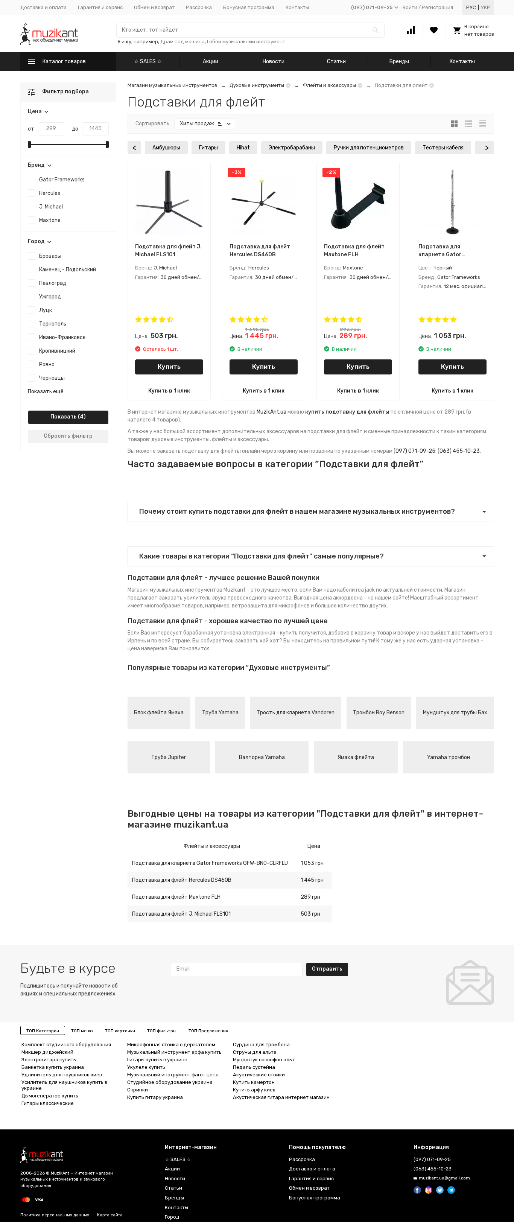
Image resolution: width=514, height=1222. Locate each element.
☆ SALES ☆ (148, 61)
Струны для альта (255, 1052)
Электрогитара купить (48, 1059)
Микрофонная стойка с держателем (171, 1044)
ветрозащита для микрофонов (271, 606)
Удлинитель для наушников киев (61, 1074)
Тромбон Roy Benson (379, 712)
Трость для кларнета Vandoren (296, 712)
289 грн (310, 897)
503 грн (310, 914)
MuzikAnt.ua (271, 412)
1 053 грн (312, 863)
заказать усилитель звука (193, 598)
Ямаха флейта (356, 757)
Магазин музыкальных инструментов (172, 85)
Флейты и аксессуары (329, 85)
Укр (485, 7)
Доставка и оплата (43, 7)
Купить (169, 366)
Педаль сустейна (254, 1067)
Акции (210, 61)
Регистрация (437, 7)
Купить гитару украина (155, 1097)
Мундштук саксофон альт (264, 1059)
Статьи (336, 61)
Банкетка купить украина (52, 1067)
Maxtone (50, 220)
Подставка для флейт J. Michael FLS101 (181, 914)
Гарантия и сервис (100, 7)
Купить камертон (254, 1082)
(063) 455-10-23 (459, 451)
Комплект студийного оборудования (66, 1044)
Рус (471, 7)
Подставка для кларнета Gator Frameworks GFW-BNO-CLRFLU (210, 863)
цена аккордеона (341, 598)
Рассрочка (199, 7)
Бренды (399, 61)
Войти (410, 7)
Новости (273, 61)
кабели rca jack (356, 590)
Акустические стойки (259, 1074)
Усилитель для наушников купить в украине (64, 1085)
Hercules (49, 193)
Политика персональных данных (54, 1215)
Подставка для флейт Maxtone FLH (176, 897)
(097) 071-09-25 (414, 451)
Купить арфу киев (254, 1090)
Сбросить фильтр (68, 436)
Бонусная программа (248, 7)
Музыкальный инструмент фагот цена (173, 1074)
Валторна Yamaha (262, 757)
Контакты (297, 7)
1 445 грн (312, 880)
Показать (63, 417)
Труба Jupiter (168, 757)
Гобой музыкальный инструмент (246, 41)
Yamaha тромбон (448, 757)
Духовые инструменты (257, 85)
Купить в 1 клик (169, 391)
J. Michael (51, 207)
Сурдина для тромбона (261, 1044)
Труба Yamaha (220, 712)
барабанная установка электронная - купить (240, 633)
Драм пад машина (182, 41)
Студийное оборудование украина (170, 1082)
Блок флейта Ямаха (159, 712)
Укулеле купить (146, 1067)
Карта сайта (110, 1215)
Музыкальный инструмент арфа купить (174, 1052)
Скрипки (137, 1090)
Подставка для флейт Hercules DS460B (181, 880)
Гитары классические (47, 1103)
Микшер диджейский (47, 1052)
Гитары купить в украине (157, 1059)
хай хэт (269, 641)
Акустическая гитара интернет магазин (281, 1097)
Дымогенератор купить (49, 1096)
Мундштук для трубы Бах (455, 712)
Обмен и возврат (154, 7)
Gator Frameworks (62, 180)
